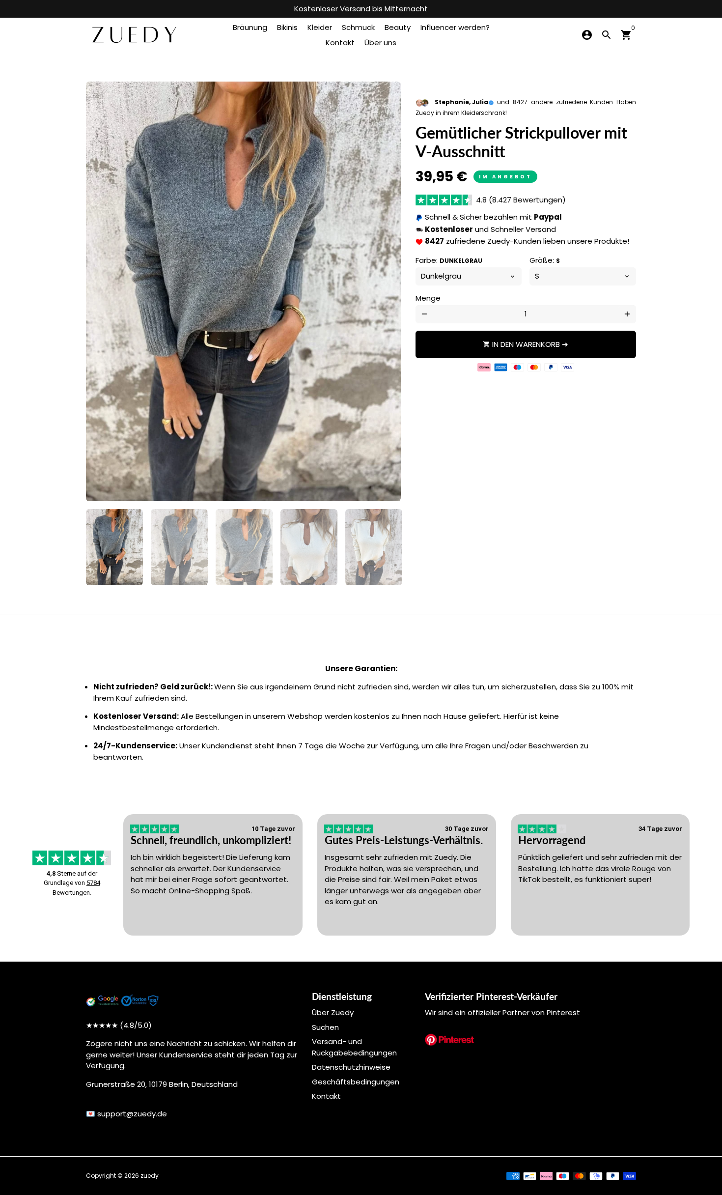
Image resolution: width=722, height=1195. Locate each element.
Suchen (325, 1027)
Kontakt (340, 42)
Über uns (380, 42)
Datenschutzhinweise (351, 1067)
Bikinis (287, 27)
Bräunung (250, 27)
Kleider (319, 27)
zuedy (149, 1175)
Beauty (398, 27)
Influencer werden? (455, 27)
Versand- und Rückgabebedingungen (354, 1047)
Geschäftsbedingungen (355, 1082)
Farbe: (449, 260)
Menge (428, 298)
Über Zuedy (333, 1012)
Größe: (544, 260)
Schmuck (358, 27)
